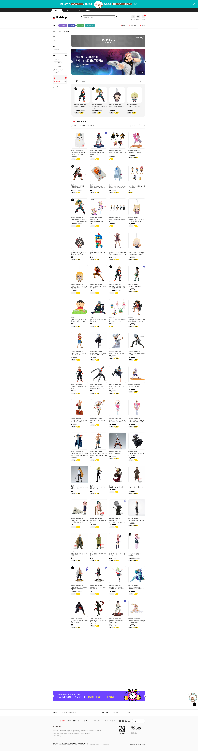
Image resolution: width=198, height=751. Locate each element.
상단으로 (194, 746)
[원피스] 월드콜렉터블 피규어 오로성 (117, 220)
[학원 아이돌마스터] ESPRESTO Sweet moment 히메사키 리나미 (117, 253)
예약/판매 (82, 126)
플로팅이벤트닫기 (190, 736)
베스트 (123, 25)
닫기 (194, 3)
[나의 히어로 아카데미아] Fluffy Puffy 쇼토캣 (98, 688)
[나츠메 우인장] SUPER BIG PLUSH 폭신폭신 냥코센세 (78, 153)
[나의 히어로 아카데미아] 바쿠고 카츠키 (79, 387)
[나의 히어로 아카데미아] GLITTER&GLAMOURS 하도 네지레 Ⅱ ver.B (136, 588)
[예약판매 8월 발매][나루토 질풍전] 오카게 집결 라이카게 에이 (79, 588)
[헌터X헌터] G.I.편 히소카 (134, 152)
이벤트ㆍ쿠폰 (133, 25)
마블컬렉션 (87, 10)
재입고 (81, 25)
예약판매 (63, 25)
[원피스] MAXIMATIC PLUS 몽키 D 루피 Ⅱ (98, 287)
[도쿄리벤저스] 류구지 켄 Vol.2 (136, 520)
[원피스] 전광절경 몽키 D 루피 (116, 353)
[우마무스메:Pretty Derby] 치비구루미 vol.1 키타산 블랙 (79, 253)
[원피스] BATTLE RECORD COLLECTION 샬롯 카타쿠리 (135, 655)
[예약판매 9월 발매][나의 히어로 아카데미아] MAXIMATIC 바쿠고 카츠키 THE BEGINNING (117, 287)
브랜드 (60, 31)
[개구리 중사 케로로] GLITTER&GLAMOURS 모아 (97, 220)
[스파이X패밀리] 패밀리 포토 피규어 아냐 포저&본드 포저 (79, 521)
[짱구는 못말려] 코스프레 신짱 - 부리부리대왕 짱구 (79, 655)
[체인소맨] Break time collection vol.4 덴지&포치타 (97, 186)
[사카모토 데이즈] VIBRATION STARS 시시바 (98, 487)
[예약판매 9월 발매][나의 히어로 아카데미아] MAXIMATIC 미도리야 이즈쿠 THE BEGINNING (79, 220)
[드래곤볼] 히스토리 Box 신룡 (116, 721)
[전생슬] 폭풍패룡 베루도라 (116, 487)
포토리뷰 (143, 25)
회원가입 (138, 10)
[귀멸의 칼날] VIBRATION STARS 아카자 (97, 153)
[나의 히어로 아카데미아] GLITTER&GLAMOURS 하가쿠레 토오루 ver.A (117, 588)
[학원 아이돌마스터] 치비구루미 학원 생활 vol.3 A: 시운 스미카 (79, 287)
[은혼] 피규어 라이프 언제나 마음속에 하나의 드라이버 (98, 721)
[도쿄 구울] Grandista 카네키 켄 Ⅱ (98, 621)
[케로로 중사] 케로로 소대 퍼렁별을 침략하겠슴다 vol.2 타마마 (79, 721)
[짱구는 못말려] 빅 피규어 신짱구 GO (98, 253)
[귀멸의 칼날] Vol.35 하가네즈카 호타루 (79, 554)
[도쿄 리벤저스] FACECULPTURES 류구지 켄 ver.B (116, 521)
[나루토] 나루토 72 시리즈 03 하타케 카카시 (98, 320)
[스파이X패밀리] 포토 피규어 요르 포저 (98, 521)
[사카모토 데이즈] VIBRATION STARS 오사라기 (136, 454)
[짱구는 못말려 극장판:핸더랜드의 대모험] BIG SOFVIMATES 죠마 (117, 420)
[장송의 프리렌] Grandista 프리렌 (98, 420)
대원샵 (57, 10)
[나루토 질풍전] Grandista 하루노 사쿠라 (117, 554)
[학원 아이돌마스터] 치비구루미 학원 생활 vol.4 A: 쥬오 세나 (136, 253)
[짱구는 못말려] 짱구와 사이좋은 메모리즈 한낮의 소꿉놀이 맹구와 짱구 (79, 320)
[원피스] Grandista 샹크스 (116, 453)
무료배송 (57, 49)
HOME (54, 31)
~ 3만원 (55, 59)
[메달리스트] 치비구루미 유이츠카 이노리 (116, 107)
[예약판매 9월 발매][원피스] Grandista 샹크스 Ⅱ (78, 186)
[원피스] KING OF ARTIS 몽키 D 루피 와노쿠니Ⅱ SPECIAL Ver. (136, 320)
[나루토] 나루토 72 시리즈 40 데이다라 (136, 688)
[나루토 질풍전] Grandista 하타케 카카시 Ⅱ (136, 354)
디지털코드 (90, 25)
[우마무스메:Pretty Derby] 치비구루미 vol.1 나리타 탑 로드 (134, 107)
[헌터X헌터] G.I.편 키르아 (134, 387)
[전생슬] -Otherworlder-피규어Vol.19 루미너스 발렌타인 (98, 354)
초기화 (56, 87)
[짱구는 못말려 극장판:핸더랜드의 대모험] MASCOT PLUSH (117, 320)
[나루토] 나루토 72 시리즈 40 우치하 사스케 (117, 387)
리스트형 (144, 126)
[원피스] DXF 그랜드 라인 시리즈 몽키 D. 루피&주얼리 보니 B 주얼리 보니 (136, 721)
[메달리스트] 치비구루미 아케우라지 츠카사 (99, 107)
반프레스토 (66, 31)
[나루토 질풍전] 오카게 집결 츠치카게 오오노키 (98, 588)
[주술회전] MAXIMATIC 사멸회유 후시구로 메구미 (79, 621)
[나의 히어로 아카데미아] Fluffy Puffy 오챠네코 (79, 688)
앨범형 (142, 126)
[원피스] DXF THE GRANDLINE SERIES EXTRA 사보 (79, 487)
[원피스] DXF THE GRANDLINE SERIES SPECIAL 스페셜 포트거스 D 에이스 (98, 454)
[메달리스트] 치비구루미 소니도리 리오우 (81, 107)
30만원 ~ (56, 72)
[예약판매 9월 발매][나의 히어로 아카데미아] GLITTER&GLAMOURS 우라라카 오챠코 (136, 554)
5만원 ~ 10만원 (57, 66)
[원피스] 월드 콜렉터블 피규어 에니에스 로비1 (136, 186)
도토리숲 (78, 10)
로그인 (133, 10)
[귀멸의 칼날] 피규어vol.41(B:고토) (136, 487)
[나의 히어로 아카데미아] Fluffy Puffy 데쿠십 (117, 688)
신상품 (72, 25)
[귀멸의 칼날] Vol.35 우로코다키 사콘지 (98, 554)
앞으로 (145, 61)
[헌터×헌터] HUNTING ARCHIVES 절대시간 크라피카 (97, 655)
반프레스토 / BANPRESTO (80, 104)
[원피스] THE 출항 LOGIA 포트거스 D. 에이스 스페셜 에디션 (79, 420)
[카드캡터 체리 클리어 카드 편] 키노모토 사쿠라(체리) (136, 621)
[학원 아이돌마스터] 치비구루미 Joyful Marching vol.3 (117, 655)
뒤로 (71, 61)
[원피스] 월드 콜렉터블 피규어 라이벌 (117, 153)
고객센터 (143, 10)
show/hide (66, 36)
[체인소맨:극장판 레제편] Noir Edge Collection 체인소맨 (97, 387)
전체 (75, 126)
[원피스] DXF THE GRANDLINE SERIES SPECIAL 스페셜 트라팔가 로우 (79, 454)
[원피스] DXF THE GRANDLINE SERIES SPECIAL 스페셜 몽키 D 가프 (117, 186)
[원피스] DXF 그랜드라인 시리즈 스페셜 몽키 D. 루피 (79, 354)
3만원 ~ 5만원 (57, 62)
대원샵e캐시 (69, 10)
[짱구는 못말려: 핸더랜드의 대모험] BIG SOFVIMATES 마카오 (136, 420)
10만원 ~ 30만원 (57, 69)
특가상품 (92, 126)
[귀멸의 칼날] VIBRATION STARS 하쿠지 (116, 621)
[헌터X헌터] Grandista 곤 (134, 286)
